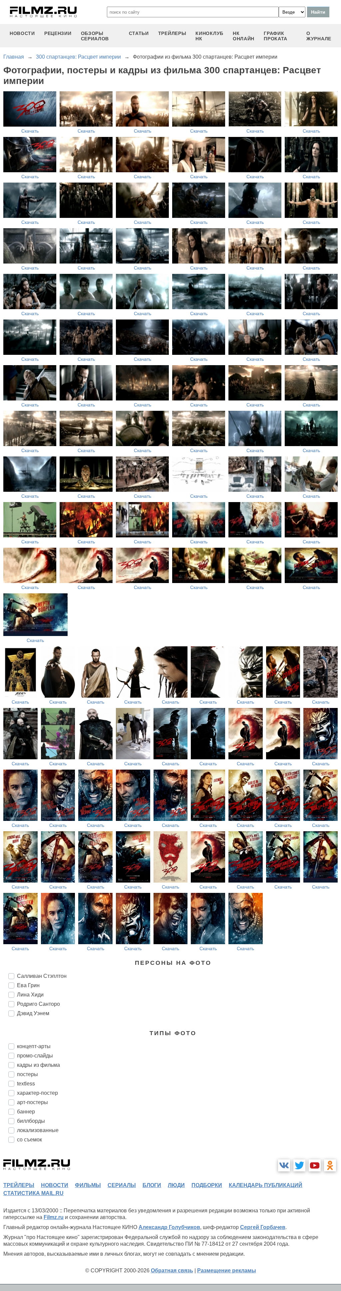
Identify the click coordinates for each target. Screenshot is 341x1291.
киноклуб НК (209, 36)
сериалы (122, 1185)
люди (176, 1185)
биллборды (31, 1121)
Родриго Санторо (38, 1004)
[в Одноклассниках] (330, 1165)
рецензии (58, 33)
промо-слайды (35, 1055)
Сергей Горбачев (262, 1227)
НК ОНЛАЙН (243, 36)
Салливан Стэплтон (42, 976)
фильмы (88, 1185)
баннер (26, 1111)
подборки (206, 1185)
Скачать (30, 131)
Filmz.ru (54, 1217)
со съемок (29, 1139)
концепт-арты (34, 1046)
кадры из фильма (38, 1065)
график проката (275, 36)
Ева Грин (28, 985)
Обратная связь (172, 1270)
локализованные (38, 1130)
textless (26, 1083)
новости (22, 33)
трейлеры (172, 33)
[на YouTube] (315, 1165)
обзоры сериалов (95, 36)
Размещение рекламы (226, 1270)
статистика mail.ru (33, 1193)
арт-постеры (32, 1102)
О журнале (318, 36)
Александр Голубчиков (169, 1227)
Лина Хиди (30, 994)
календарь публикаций (265, 1185)
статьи (139, 33)
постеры (27, 1074)
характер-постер (37, 1093)
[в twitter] (299, 1165)
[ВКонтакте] (284, 1165)
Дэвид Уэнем (33, 1013)
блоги (152, 1185)
